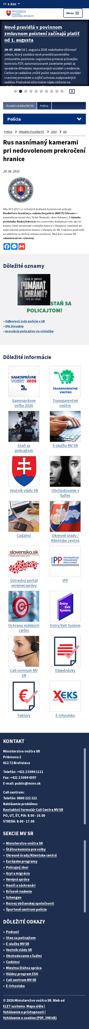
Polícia (44, 106)
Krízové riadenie (19, 891)
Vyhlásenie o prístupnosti (23, 1012)
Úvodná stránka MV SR (20, 106)
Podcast (12, 931)
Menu (73, 13)
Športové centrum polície (26, 909)
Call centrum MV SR (21, 980)
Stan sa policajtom (21, 938)
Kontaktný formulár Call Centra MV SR (33, 809)
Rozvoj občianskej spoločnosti (30, 903)
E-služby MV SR (17, 944)
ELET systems (14, 1006)
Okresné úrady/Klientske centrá (31, 855)
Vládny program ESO (22, 974)
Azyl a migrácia (18, 873)
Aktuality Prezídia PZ (31, 131)
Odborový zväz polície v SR (25, 321)
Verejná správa (17, 879)
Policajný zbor (17, 867)
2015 (54, 131)
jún (65, 131)
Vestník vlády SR (19, 950)
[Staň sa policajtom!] (34, 290)
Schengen (14, 897)
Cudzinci (13, 962)
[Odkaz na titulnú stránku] (20, 13)
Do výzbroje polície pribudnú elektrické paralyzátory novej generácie (36, 33)
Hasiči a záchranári (21, 885)
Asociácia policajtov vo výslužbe (29, 331)
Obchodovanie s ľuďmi (24, 956)
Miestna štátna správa (24, 968)
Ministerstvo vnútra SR (24, 843)
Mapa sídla (34, 1006)
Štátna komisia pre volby (26, 849)
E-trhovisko (15, 986)
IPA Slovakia (14, 326)
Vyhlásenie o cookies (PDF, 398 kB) (30, 1018)
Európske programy (21, 861)
